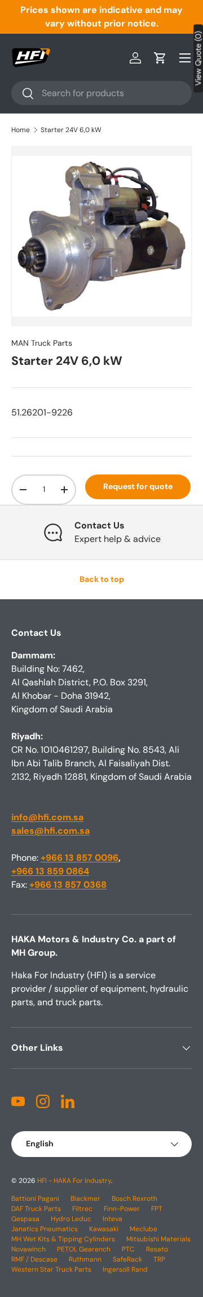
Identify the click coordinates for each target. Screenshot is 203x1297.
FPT (156, 1208)
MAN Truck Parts (41, 343)
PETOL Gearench (84, 1249)
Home (20, 129)
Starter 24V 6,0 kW (71, 129)
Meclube (143, 1228)
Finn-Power (122, 1208)
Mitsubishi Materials (158, 1239)
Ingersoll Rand (125, 1269)
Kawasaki (103, 1228)
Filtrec (82, 1208)
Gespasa (25, 1218)
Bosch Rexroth (134, 1198)
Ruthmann (85, 1259)
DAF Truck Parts (36, 1208)
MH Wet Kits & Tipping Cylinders (63, 1239)
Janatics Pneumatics (44, 1228)
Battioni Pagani (35, 1198)
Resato (157, 1249)
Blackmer (85, 1198)
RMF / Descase (34, 1259)
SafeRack (127, 1259)
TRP (159, 1259)
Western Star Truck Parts (51, 1269)
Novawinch (28, 1249)
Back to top (102, 579)
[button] (160, 58)
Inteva (112, 1218)
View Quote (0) (198, 58)
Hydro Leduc (71, 1218)
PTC (128, 1249)
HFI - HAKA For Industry (74, 1180)
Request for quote (138, 486)
